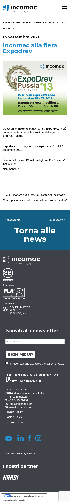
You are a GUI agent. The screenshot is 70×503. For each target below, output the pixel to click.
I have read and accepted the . (37, 363)
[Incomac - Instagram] (39, 438)
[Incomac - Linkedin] (21, 438)
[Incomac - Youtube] (9, 438)
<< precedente (11, 219)
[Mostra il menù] (64, 8)
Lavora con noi (14, 422)
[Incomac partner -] (35, 274)
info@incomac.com (20, 403)
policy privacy (54, 363)
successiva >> (58, 219)
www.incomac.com (20, 407)
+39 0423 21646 (18, 400)
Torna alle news (35, 235)
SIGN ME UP (20, 354)
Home (6, 22)
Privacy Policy (14, 411)
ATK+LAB (31, 454)
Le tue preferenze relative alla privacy (27, 496)
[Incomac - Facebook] (30, 438)
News (39, 22)
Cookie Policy (13, 416)
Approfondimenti (22, 22)
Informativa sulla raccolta (14, 500)
